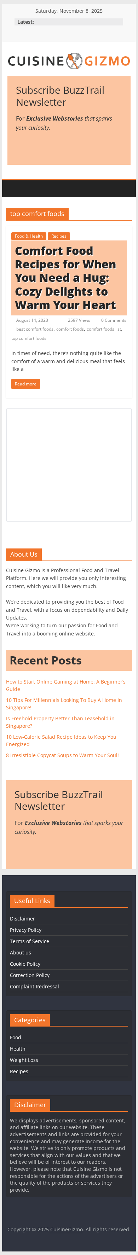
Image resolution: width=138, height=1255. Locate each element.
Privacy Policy (25, 929)
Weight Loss (24, 1060)
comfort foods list (104, 329)
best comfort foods (34, 329)
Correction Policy (30, 975)
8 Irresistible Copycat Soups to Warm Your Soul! (62, 755)
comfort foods (70, 329)
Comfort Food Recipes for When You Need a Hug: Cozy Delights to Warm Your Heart (65, 278)
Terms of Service (29, 941)
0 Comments (113, 320)
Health (17, 1048)
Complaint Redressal (34, 986)
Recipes (59, 236)
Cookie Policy (25, 963)
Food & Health (29, 236)
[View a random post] (123, 188)
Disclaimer (22, 918)
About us (20, 952)
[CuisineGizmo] (14, 188)
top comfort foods (28, 338)
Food (15, 1037)
